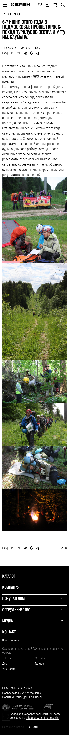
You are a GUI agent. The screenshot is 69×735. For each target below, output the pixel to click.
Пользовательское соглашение (22, 693)
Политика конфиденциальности (22, 697)
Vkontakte (8, 669)
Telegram (7, 658)
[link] (20, 4)
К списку (14, 14)
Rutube (39, 663)
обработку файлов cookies (42, 717)
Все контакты (10, 640)
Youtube (40, 658)
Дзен (5, 663)
